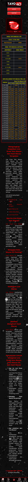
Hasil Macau (10, 330)
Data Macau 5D (11, 255)
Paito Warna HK (13, 209)
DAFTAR (14, 13)
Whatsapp (19, 481)
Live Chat (25, 481)
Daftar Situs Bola (14, 212)
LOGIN (14, 9)
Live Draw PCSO (13, 215)
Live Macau (10, 292)
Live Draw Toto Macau (14, 224)
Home (2, 481)
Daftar (8, 481)
